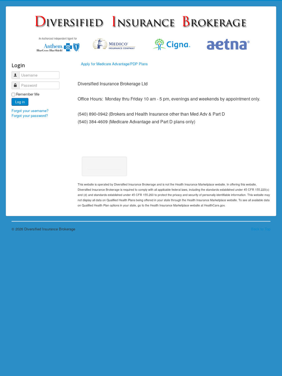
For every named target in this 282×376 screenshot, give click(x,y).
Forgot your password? (30, 115)
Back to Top (260, 228)
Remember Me (27, 94)
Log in (20, 101)
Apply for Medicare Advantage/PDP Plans (114, 63)
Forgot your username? (30, 110)
